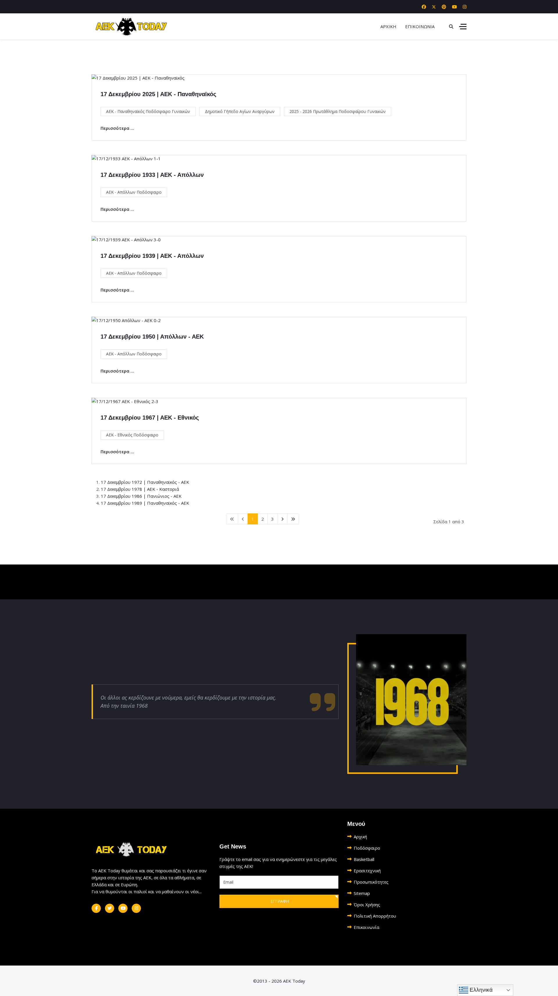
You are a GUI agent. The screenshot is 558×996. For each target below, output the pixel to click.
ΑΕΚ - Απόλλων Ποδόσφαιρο (134, 192)
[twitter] (109, 908)
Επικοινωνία (366, 927)
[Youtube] (454, 7)
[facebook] (96, 908)
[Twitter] (434, 7)
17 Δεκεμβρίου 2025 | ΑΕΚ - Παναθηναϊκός (158, 94)
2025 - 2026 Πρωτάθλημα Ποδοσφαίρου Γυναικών (337, 111)
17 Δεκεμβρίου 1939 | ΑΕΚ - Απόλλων (152, 256)
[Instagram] (464, 7)
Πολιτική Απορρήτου (375, 916)
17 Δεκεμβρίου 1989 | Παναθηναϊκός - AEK (145, 503)
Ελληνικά (480, 990)
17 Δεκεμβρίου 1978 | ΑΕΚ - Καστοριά (140, 489)
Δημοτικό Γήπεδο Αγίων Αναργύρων (240, 111)
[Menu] (462, 26)
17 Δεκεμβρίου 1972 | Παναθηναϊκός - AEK (145, 482)
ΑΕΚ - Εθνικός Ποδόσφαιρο (132, 435)
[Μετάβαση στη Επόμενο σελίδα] (282, 518)
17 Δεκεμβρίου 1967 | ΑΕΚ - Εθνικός (150, 417)
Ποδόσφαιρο (367, 848)
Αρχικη (388, 26)
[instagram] (136, 908)
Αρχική (360, 836)
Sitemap (362, 893)
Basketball (364, 859)
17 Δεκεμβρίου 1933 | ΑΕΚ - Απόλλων (152, 175)
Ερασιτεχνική (367, 870)
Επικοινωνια (419, 26)
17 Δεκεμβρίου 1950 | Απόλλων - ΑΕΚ (152, 336)
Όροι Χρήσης (367, 904)
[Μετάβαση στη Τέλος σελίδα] (293, 518)
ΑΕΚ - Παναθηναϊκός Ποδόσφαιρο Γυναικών (148, 111)
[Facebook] (424, 7)
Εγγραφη (279, 901)
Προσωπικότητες (371, 882)
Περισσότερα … (117, 128)
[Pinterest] (444, 7)
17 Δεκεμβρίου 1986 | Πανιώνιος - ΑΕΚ (141, 496)
